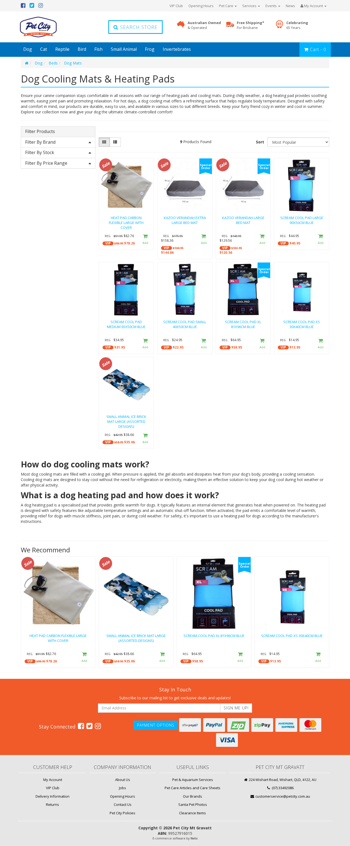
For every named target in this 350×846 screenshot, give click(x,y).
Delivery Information (52, 796)
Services (249, 5)
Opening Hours (201, 5)
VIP (108, 243)
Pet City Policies (122, 812)
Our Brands (192, 796)
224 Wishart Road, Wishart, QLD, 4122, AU (282, 779)
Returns (52, 804)
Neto (194, 838)
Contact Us (123, 804)
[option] (58, 613)
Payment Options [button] (155, 725)
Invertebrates (177, 49)
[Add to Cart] (145, 239)
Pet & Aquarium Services (192, 779)
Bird (82, 49)
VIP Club (176, 5)
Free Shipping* (250, 25)
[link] (81, 726)
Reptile (62, 49)
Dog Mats (73, 63)
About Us (122, 779)
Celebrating (297, 25)
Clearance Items (192, 812)
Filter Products (40, 131)
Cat (43, 49)
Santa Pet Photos (192, 804)
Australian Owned (204, 25)
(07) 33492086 (282, 787)
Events (272, 5)
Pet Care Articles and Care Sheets (192, 787)
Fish (98, 49)
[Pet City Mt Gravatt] (46, 27)
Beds (53, 63)
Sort (260, 142)
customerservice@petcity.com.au (282, 796)
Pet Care (226, 5)
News (290, 5)
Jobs (122, 787)
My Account (52, 779)
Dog (27, 49)
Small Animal (124, 49)
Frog (149, 49)
